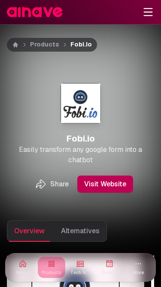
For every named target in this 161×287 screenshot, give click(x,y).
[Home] (15, 44)
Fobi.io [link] (81, 44)
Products (44, 44)
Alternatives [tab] (80, 230)
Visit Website (105, 183)
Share (59, 183)
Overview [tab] (29, 230)
